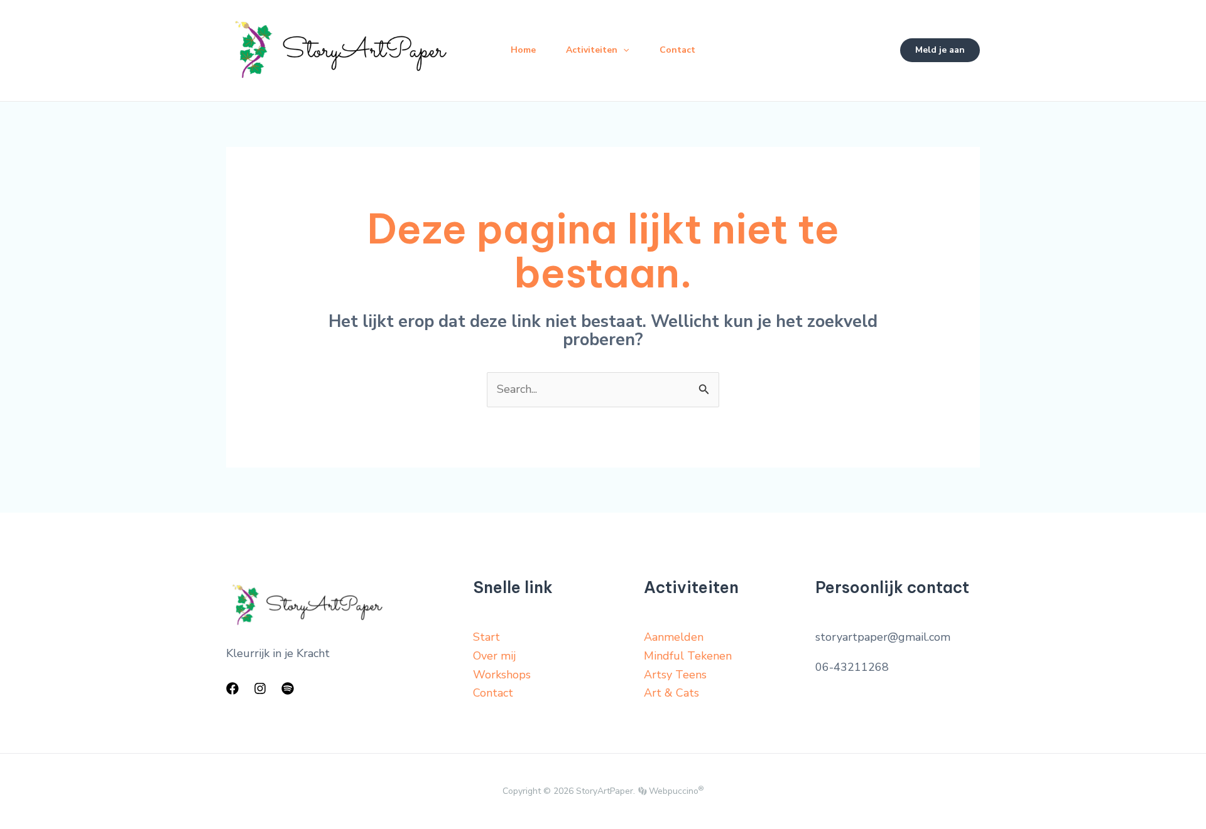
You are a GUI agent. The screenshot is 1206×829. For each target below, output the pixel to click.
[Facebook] (232, 688)
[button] (623, 50)
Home (523, 50)
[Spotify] (287, 688)
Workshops (502, 674)
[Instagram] (260, 688)
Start (486, 636)
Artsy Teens (675, 674)
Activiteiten (591, 50)
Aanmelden (674, 636)
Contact (677, 50)
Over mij (494, 655)
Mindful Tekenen (688, 655)
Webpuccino (675, 791)
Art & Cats (671, 692)
